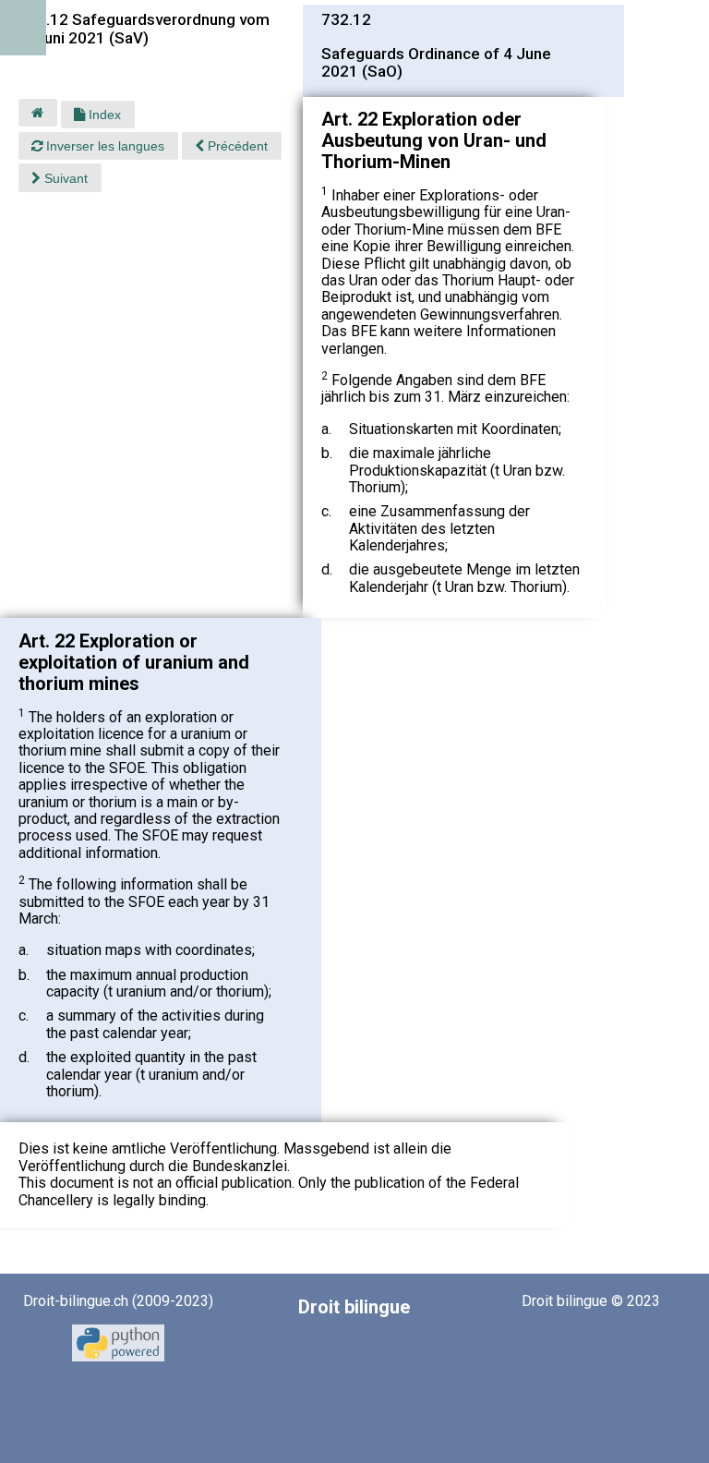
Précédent (236, 146)
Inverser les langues (103, 146)
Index (103, 114)
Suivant (64, 178)
